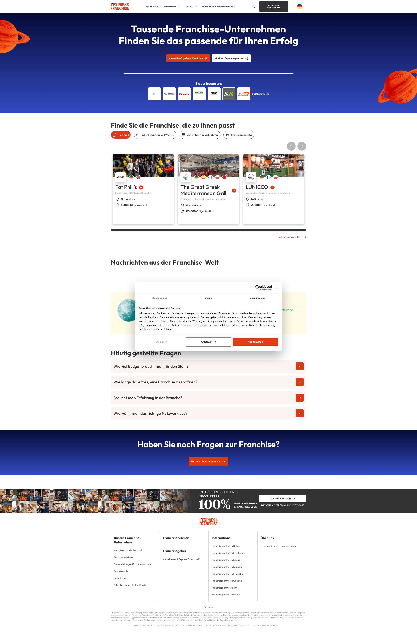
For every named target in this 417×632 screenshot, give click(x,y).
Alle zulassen (255, 342)
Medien (189, 6)
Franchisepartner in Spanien (227, 559)
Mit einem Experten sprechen (229, 58)
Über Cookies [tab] (257, 298)
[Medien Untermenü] (196, 6)
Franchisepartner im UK (224, 587)
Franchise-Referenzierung (218, 6)
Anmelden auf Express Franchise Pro (182, 559)
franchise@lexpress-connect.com (278, 545)
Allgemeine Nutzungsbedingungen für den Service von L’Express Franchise (216, 625)
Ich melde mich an (282, 498)
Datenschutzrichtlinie (167, 625)
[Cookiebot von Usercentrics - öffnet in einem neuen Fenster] (258, 287)
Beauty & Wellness (123, 557)
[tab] (121, 135)
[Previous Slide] (291, 146)
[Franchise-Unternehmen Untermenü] (178, 6)
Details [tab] (209, 298)
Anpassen (206, 342)
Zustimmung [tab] (159, 298)
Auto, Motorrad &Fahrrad (128, 550)
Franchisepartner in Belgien (226, 545)
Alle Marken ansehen (290, 237)
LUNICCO (257, 187)
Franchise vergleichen (274, 6)
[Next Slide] (301, 146)
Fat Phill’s (126, 187)
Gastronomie (121, 571)
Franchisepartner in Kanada (227, 566)
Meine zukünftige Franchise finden (186, 58)
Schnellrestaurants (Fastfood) (130, 585)
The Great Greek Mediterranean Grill (203, 190)
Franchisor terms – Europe (266, 625)
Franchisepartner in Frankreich (228, 552)
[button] (253, 6)
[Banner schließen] (277, 287)
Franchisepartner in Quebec (227, 580)
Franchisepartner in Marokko (227, 573)
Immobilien (120, 578)
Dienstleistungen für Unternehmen (132, 564)
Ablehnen (161, 342)
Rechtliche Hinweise (143, 625)
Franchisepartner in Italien (226, 594)
